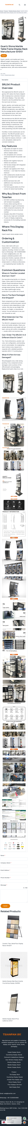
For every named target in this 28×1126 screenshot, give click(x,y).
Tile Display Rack (14, 1074)
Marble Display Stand (9, 75)
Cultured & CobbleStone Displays (14, 1057)
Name (3, 855)
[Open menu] (25, 4)
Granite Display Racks (14, 1062)
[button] (25, 17)
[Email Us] (24, 1122)
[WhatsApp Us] (24, 1118)
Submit (5, 906)
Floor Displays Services (15, 1084)
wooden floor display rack (14, 1079)
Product (14, 1072)
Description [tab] (5, 79)
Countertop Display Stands (14, 1054)
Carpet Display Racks (14, 1052)
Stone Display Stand (15, 1082)
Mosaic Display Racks (14, 1067)
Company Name (6, 863)
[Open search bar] (19, 4)
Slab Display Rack (14, 1087)
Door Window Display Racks (14, 1060)
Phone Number (6, 877)
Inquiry (4, 55)
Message (4, 885)
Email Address (5, 870)
